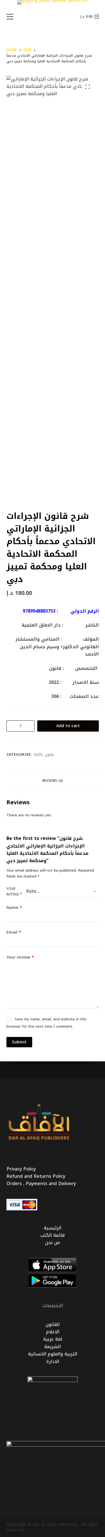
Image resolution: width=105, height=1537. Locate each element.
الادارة (52, 1361)
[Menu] (9, 16)
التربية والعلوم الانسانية (52, 1354)
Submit (19, 1042)
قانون (49, 754)
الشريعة (52, 1346)
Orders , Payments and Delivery (41, 1183)
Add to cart (68, 726)
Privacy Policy (21, 1169)
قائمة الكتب (52, 1235)
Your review (20, 957)
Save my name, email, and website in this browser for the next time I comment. (46, 1023)
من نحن (52, 1242)
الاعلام (52, 1331)
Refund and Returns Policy (35, 1176)
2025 (38, 754)
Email (13, 932)
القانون (52, 1324)
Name (14, 907)
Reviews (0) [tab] (52, 781)
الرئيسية (52, 1228)
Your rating (14, 891)
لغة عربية (52, 1339)
